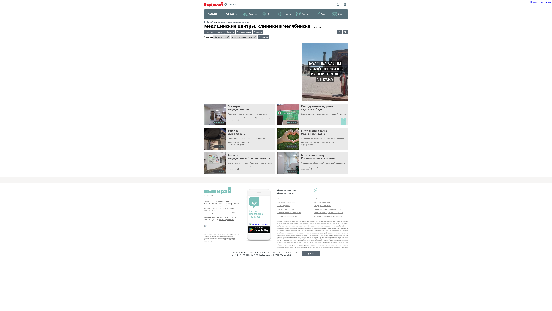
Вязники (298, 232)
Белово (332, 225)
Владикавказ (280, 230)
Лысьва (289, 245)
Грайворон (280, 233)
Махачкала (345, 245)
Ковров (346, 239)
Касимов (285, 239)
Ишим (288, 237)
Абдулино (298, 221)
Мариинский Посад (332, 245)
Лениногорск (304, 244)
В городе (253, 14)
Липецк (341, 244)
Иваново (326, 235)
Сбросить (263, 37)
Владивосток (344, 228)
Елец (278, 235)
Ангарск (283, 223)
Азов (317, 221)
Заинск (288, 235)
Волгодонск (301, 230)
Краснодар (280, 242)
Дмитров (326, 233)
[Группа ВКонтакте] (316, 190)
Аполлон (233, 155)
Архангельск (328, 223)
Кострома (337, 240)
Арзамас (312, 223)
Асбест (335, 223)
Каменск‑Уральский (319, 237)
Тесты (323, 14)
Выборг (279, 232)
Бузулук (287, 228)
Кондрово (326, 240)
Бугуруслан (345, 226)
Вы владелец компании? (286, 202)
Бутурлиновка (293, 228)
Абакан (293, 221)
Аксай (320, 221)
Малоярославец (321, 245)
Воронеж (332, 230)
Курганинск (341, 242)
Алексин (338, 221)
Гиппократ (234, 106)
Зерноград (315, 235)
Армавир (317, 223)
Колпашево (286, 240)
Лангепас (296, 244)
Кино (270, 14)
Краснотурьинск (288, 242)
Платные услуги (283, 206)
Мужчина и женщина (314, 131)
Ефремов (282, 235)
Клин (337, 239)
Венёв (329, 228)
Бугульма (338, 226)
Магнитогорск (308, 245)
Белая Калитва (314, 225)
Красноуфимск (298, 242)
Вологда (311, 230)
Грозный (286, 233)
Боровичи (323, 226)
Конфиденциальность (322, 206)
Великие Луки (307, 228)
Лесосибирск (329, 244)
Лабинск (290, 244)
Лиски (346, 244)
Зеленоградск (299, 235)
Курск (346, 242)
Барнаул (307, 225)
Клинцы (341, 239)
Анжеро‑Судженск (292, 223)
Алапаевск (325, 221)
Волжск (307, 230)
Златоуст (320, 235)
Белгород (321, 225)
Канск (346, 237)
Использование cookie (322, 202)
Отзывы (340, 14)
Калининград (305, 237)
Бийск (293, 226)
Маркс (339, 245)
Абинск (304, 221)
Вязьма (303, 232)
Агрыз (307, 221)
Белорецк (337, 225)
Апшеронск (306, 223)
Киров (321, 239)
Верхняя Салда (336, 228)
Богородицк (315, 226)
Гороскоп (306, 14)
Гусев (313, 233)
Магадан (301, 245)
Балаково (291, 225)
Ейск (334, 233)
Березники (288, 226)
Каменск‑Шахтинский (331, 237)
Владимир (288, 230)
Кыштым (284, 244)
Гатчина (320, 232)
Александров (331, 221)
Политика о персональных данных (327, 209)
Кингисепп (312, 239)
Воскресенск (338, 230)
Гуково (302, 233)
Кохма (346, 240)
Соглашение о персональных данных (328, 213)
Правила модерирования (287, 216)
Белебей (327, 225)
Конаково (313, 240)
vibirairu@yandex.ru (226, 208)
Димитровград (319, 233)
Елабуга (346, 233)
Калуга (311, 237)
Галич (316, 232)
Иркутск (345, 235)
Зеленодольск (307, 235)
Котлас (342, 240)
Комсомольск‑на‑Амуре (303, 240)
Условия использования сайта (289, 213)
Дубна (331, 233)
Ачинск (286, 225)
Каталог (212, 14)
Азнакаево (312, 221)
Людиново (295, 245)
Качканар (291, 239)
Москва (279, 221)
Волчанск (322, 230)
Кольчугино (293, 240)
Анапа (279, 223)
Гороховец (345, 232)
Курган (335, 242)
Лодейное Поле (281, 245)
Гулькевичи (308, 233)
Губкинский (297, 233)
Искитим (279, 237)
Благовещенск (308, 226)
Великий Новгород (317, 228)
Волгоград (294, 230)
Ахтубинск (280, 225)
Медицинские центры (238, 22)
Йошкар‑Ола (293, 237)
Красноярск (306, 242)
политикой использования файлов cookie (266, 254)
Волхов (317, 230)
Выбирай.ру (210, 22)
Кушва (279, 244)
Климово (332, 239)
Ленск (322, 244)
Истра (284, 237)
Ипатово (336, 235)
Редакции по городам (285, 209)
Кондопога (319, 240)
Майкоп (314, 245)
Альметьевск (344, 221)
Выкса (283, 232)
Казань (300, 237)
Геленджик (326, 232)
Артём (323, 223)
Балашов (301, 225)
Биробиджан (299, 226)
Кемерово (297, 239)
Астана (339, 223)
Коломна (279, 240)
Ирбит (341, 235)
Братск (328, 226)
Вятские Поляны (309, 232)
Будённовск (280, 228)
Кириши (317, 239)
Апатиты (299, 223)
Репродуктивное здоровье (317, 106)
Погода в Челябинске (540, 2)
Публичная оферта (321, 199)
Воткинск (345, 230)
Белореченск (344, 225)
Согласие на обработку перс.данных (328, 216)
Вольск (327, 230)
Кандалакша (341, 237)
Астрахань (345, 223)
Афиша (230, 14)
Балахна (296, 225)
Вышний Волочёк (290, 232)
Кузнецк (312, 242)
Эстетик (233, 131)
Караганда (280, 239)
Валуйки (300, 228)
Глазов (331, 232)
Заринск (292, 235)
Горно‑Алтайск (337, 232)
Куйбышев (318, 242)
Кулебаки (324, 242)
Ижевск (331, 235)
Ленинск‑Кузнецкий (314, 244)
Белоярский (280, 226)
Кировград (327, 239)
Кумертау (330, 242)
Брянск (333, 226)
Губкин (291, 233)
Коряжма (331, 240)
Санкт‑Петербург (286, 221)
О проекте (281, 199)
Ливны (336, 244)
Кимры (306, 239)
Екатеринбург (339, 233)
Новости (287, 14)
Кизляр (302, 239)
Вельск (325, 228)
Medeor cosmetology (313, 155)
